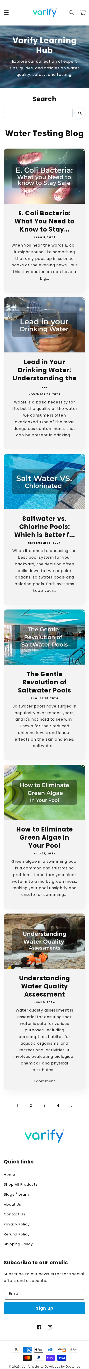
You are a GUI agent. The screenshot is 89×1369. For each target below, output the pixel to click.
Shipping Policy (18, 1244)
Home (9, 1174)
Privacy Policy (17, 1224)
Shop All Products (21, 1184)
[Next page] (71, 1105)
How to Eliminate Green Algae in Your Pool (44, 838)
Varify (26, 1367)
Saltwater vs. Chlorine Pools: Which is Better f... (44, 527)
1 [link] (17, 1105)
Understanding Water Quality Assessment (44, 986)
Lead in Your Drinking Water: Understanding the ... (44, 374)
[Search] (79, 113)
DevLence (73, 1367)
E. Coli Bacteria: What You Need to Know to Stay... (44, 221)
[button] (6, 12)
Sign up (44, 1308)
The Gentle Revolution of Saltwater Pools (44, 682)
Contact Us (14, 1214)
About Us (12, 1204)
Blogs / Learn (16, 1194)
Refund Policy (17, 1234)
